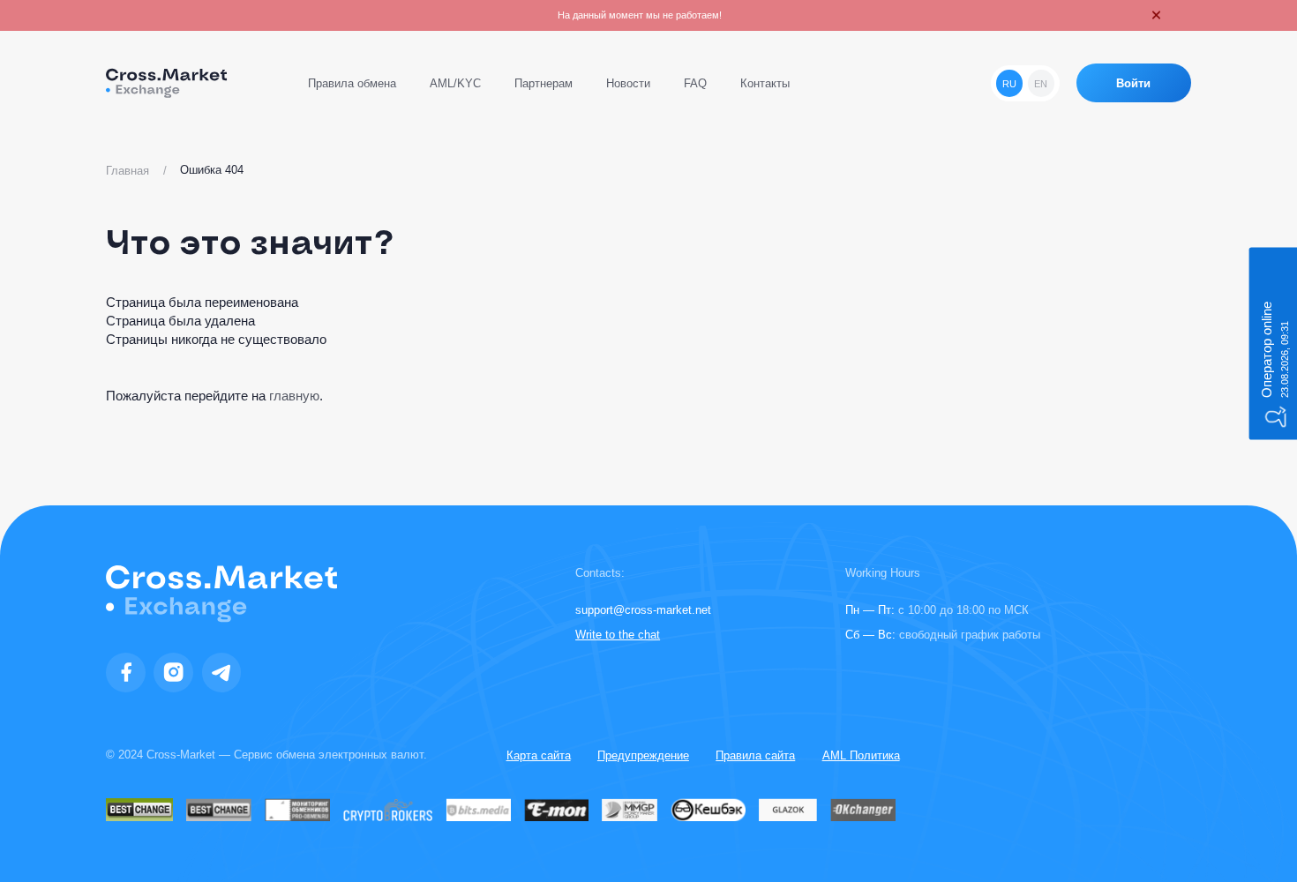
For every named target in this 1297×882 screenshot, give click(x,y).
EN (1040, 83)
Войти (1133, 83)
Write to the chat (617, 634)
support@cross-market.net (643, 610)
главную (294, 395)
